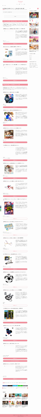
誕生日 (23, 9)
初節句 (35, 65)
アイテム (31, 55)
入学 (33, 65)
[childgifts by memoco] (20, 2)
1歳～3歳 (6, 9)
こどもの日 (35, 63)
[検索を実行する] (38, 8)
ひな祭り (30, 64)
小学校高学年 (18, 9)
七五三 (30, 65)
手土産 (20, 9)
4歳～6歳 (7, 9)
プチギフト (12, 9)
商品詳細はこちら (15, 61)
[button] (4, 385)
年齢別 (30, 59)
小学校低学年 (16, 9)
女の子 (13, 9)
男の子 (21, 9)
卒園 (36, 65)
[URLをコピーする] (25, 385)
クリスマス (10, 9)
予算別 (3, 9)
